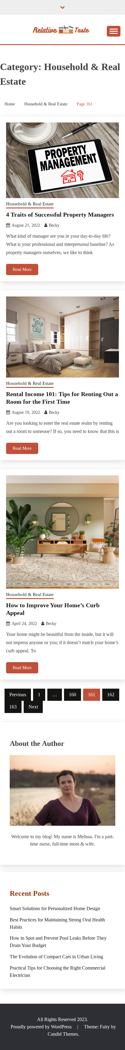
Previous (17, 694)
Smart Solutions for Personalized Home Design (55, 908)
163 (13, 706)
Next (33, 706)
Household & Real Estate (30, 203)
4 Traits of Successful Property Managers (60, 214)
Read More (22, 269)
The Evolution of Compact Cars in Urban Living (56, 956)
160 (72, 694)
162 (110, 694)
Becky (54, 225)
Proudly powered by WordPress (42, 1026)
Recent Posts (29, 893)
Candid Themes (63, 1034)
